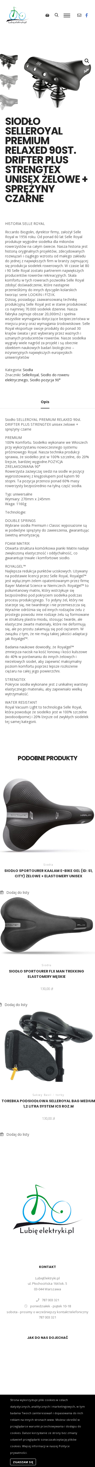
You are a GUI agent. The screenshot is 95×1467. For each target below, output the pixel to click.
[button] (86, 60)
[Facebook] (86, 15)
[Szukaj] (56, 15)
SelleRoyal (30, 374)
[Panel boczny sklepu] (47, 15)
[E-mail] (79, 15)
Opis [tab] (45, 401)
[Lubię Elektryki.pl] (17, 15)
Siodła (28, 369)
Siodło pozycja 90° (45, 379)
